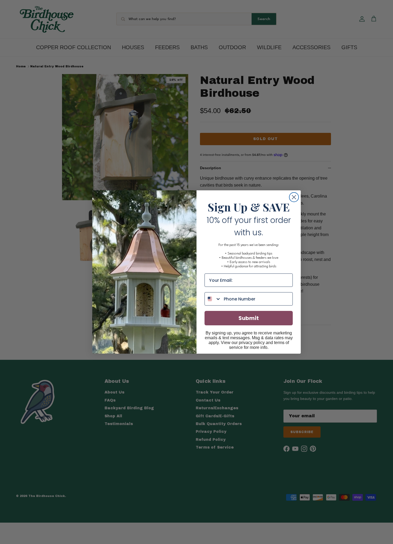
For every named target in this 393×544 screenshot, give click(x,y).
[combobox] (213, 298)
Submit (248, 318)
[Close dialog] (294, 197)
